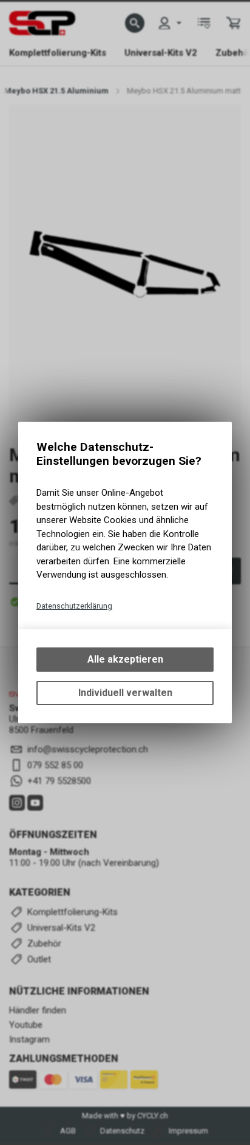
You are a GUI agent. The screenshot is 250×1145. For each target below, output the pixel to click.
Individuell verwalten (125, 692)
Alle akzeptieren (125, 659)
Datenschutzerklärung (74, 605)
